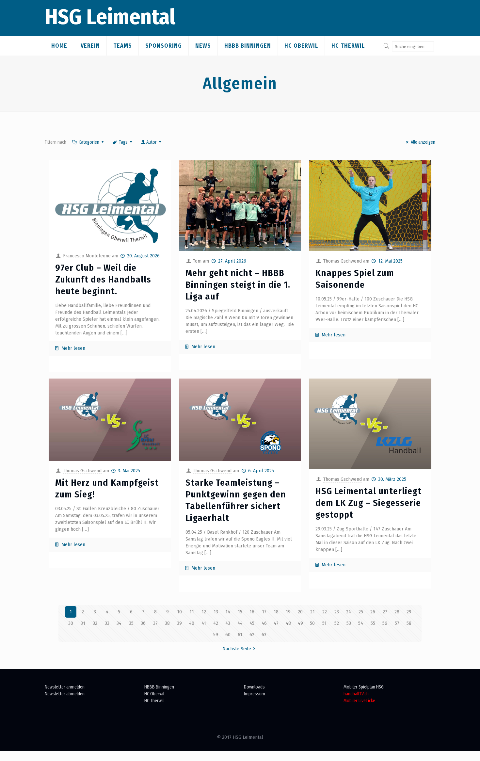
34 (119, 623)
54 (360, 623)
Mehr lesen (73, 348)
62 (251, 635)
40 (191, 623)
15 (240, 612)
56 (384, 623)
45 (251, 623)
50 (312, 623)
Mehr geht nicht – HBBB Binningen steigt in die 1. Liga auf (237, 284)
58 (409, 623)
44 (240, 623)
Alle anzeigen (423, 142)
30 (70, 623)
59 (215, 635)
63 (264, 635)
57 (397, 623)
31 (83, 623)
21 (312, 612)
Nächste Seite (236, 649)
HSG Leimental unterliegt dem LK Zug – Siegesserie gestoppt (368, 503)
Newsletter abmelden (65, 694)
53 (348, 623)
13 (216, 612)
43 (227, 623)
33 (107, 623)
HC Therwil (154, 701)
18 (276, 612)
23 (336, 612)
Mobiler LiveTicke (359, 701)
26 (372, 612)
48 (288, 623)
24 (348, 612)
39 (179, 623)
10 (179, 612)
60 (228, 635)
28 (396, 612)
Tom (197, 261)
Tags (123, 142)
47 (276, 623)
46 (264, 623)
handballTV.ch (356, 694)
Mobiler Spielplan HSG (364, 687)
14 (227, 612)
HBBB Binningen (159, 687)
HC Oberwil (154, 694)
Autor (151, 142)
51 (324, 623)
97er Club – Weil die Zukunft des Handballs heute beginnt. (103, 279)
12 (203, 612)
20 (300, 612)
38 (167, 623)
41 (203, 623)
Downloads (254, 687)
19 (288, 612)
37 (155, 623)
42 (215, 623)
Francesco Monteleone (87, 256)
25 (361, 612)
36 (143, 623)
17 (264, 612)
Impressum (254, 694)
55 (373, 623)
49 (300, 623)
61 (240, 635)
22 (324, 612)
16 (251, 612)
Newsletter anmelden (65, 687)
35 (131, 623)
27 (385, 612)
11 (191, 612)
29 (409, 612)
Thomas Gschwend (342, 261)
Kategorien (89, 142)
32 (95, 623)
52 (336, 623)
